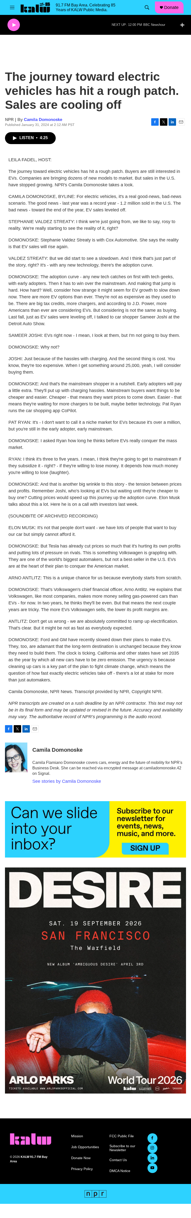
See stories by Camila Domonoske (66, 781)
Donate (171, 7)
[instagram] (152, 1148)
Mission (77, 1136)
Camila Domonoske (43, 119)
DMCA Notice (119, 1171)
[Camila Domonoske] (16, 757)
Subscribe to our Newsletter (122, 1148)
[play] (14, 25)
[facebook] (152, 1138)
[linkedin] (152, 1158)
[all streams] (183, 25)
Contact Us (118, 1160)
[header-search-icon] (147, 7)
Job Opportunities (85, 1147)
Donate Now (81, 1158)
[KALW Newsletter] (95, 829)
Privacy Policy (82, 1169)
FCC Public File (121, 1136)
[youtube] (152, 1168)
